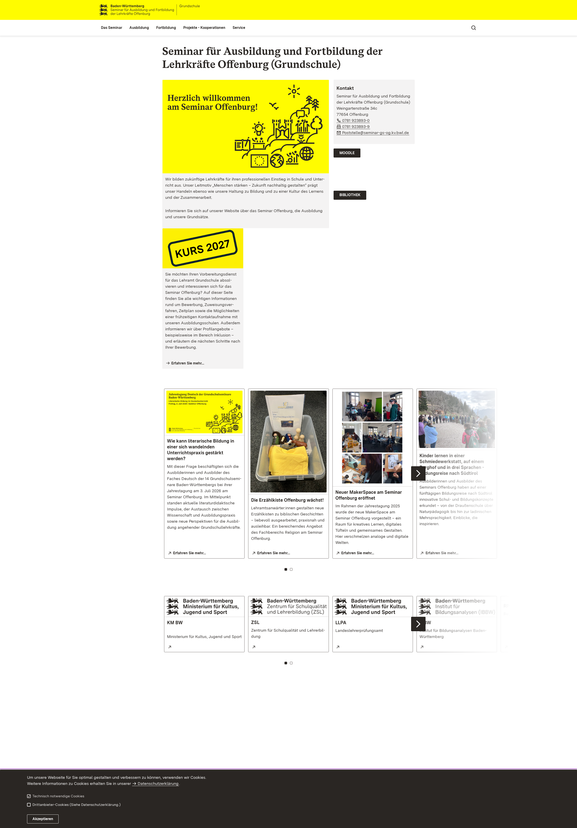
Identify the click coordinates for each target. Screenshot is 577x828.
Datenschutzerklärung (158, 783)
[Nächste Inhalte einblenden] (418, 473)
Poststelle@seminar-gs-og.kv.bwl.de (375, 132)
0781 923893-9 (356, 126)
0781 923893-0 (356, 120)
